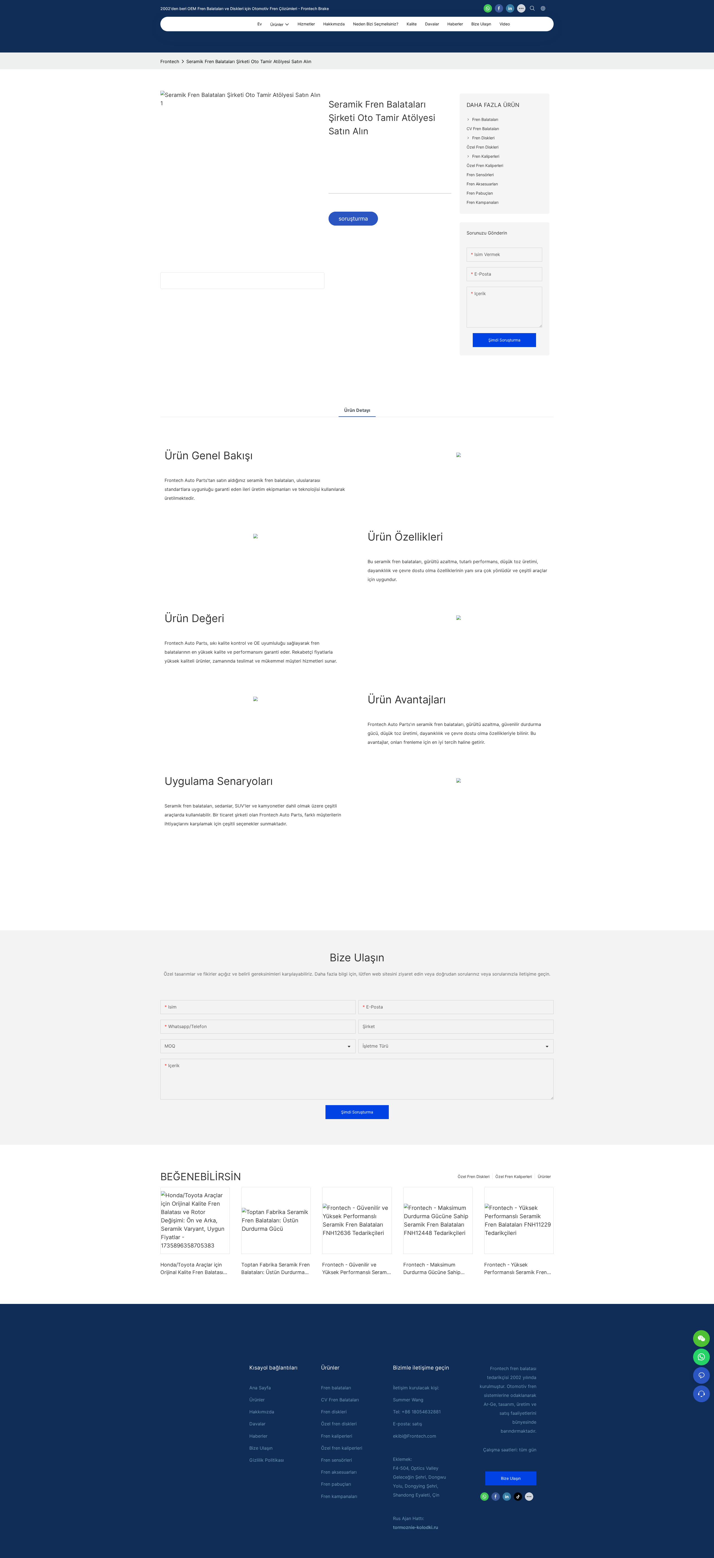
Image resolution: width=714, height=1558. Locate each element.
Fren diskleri (334, 1411)
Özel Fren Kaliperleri (513, 1176)
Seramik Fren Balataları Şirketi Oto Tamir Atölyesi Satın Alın (248, 61)
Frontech (169, 61)
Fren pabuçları (336, 1484)
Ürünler (544, 1176)
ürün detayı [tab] (357, 410)
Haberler (258, 1436)
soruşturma (353, 218)
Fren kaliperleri (336, 1436)
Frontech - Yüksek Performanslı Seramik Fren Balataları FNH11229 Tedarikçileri (515, 1269)
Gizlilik (257, 1460)
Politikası (274, 1460)
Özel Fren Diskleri (473, 1176)
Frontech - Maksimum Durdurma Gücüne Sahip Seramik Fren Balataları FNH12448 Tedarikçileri (431, 1269)
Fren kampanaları (339, 1496)
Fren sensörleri (336, 1460)
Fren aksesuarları (339, 1472)
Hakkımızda (261, 1411)
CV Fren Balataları (340, 1399)
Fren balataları (336, 1387)
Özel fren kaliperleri (341, 1448)
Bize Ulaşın (260, 1448)
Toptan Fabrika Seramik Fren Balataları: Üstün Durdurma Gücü (275, 1269)
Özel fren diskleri (339, 1423)
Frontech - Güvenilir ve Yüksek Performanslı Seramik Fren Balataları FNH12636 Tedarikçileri (356, 1269)
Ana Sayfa (260, 1387)
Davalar (257, 1423)
